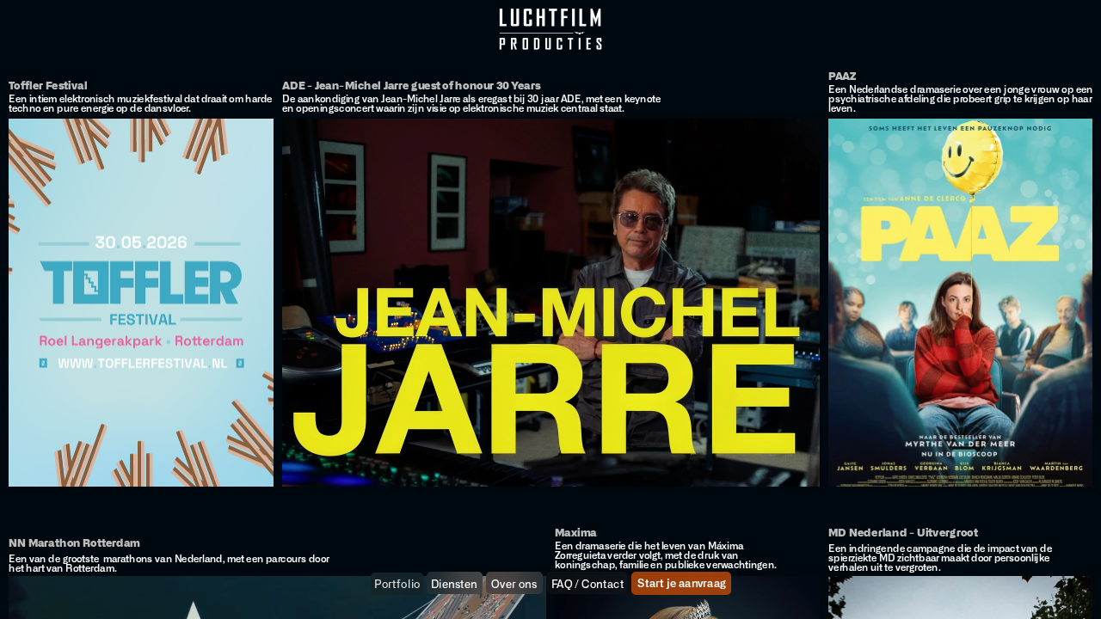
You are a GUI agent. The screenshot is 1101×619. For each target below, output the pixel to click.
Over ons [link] (514, 584)
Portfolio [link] (397, 584)
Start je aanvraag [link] (681, 584)
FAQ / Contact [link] (587, 584)
